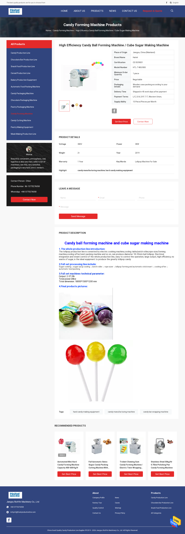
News (117, 498)
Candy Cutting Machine (21, 120)
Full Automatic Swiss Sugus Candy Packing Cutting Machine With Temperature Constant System (99, 465)
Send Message (78, 216)
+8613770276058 (28, 192)
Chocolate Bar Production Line (24, 60)
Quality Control (98, 508)
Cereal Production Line (20, 73)
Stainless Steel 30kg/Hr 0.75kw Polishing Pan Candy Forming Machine (162, 465)
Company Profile (98, 498)
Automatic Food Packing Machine (25, 87)
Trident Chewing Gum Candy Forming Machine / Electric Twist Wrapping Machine (131, 465)
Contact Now (29, 199)
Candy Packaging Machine (22, 93)
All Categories (156, 513)
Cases (117, 503)
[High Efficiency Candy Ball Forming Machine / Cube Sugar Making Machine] (83, 74)
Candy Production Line (20, 53)
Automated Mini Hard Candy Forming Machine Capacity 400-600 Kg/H (68, 465)
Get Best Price (121, 122)
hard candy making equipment (86, 412)
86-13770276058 (32, 186)
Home (48, 30)
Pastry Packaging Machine (22, 107)
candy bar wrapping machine (155, 412)
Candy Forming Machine (63, 30)
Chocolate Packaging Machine (24, 100)
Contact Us (96, 513)
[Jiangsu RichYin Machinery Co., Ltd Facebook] (167, 2)
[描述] (172, 10)
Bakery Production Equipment (24, 80)
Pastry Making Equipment (22, 127)
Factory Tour (97, 503)
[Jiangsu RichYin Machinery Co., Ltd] (15, 11)
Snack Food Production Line (23, 66)
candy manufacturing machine (121, 412)
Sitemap (118, 508)
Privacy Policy (120, 513)
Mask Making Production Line (23, 134)
